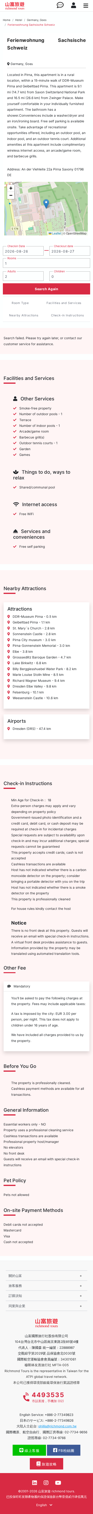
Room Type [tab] (20, 303)
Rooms (11, 258)
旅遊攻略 (49, 1464)
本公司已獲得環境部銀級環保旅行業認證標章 (46, 1383)
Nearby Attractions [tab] (23, 315)
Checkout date (63, 246)
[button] (46, 204)
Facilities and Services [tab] (63, 303)
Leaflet (56, 233)
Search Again (46, 289)
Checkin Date (16, 246)
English (42, 1505)
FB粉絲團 (65, 1451)
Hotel (18, 20)
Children (59, 271)
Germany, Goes (36, 20)
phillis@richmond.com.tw (57, 1426)
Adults (11, 271)
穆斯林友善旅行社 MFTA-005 (47, 1365)
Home (6, 20)
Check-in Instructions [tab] (67, 315)
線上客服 (32, 1451)
